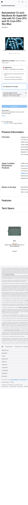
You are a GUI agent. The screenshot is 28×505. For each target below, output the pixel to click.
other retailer (23, 379)
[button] (19, 2)
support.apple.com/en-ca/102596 (12, 330)
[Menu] (26, 2)
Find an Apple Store (14, 379)
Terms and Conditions (9, 274)
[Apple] (2, 346)
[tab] (9, 53)
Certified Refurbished (8, 5)
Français (12, 382)
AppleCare (24, 173)
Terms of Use (20, 386)
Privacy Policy (5, 386)
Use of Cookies (12, 386)
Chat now (7, 123)
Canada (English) (5, 382)
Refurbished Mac (8, 346)
